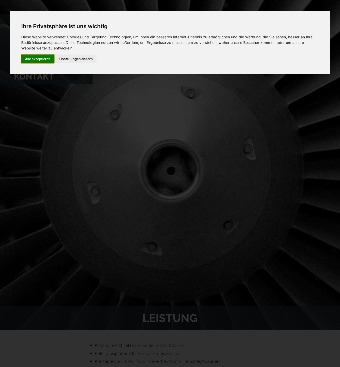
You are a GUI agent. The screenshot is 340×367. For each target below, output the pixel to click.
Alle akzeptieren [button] (37, 59)
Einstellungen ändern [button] (76, 59)
